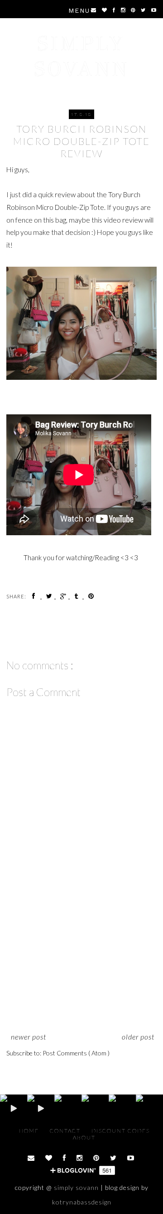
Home (30, 1130)
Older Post (138, 1036)
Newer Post (28, 1036)
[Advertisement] (81, 962)
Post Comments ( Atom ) (76, 1053)
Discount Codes (120, 1130)
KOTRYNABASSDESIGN (81, 1202)
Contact (66, 1130)
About (84, 1137)
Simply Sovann (81, 56)
